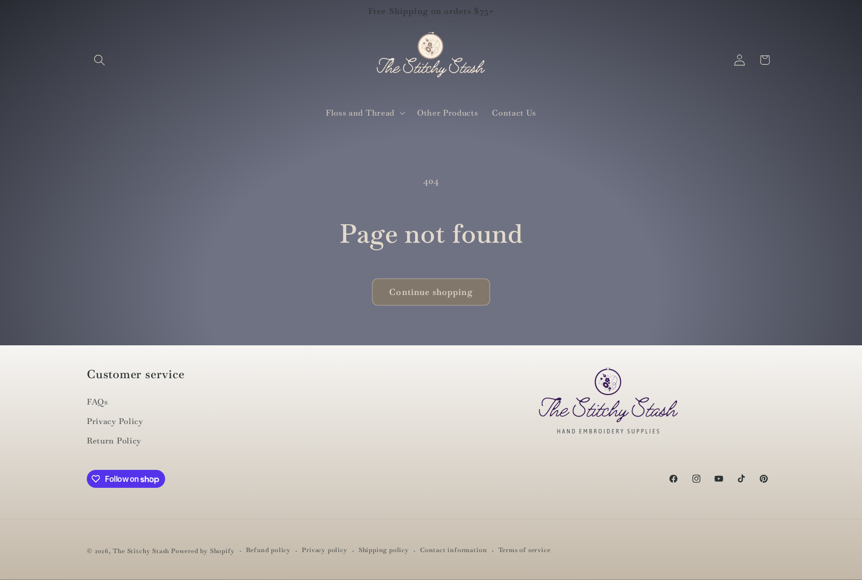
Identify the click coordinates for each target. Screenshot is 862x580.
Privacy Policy (115, 421)
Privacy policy (324, 550)
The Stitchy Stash (141, 551)
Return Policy (114, 440)
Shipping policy (384, 550)
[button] (99, 60)
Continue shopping (431, 292)
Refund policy (268, 550)
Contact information (453, 550)
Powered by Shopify (203, 551)
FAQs (97, 402)
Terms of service (524, 550)
